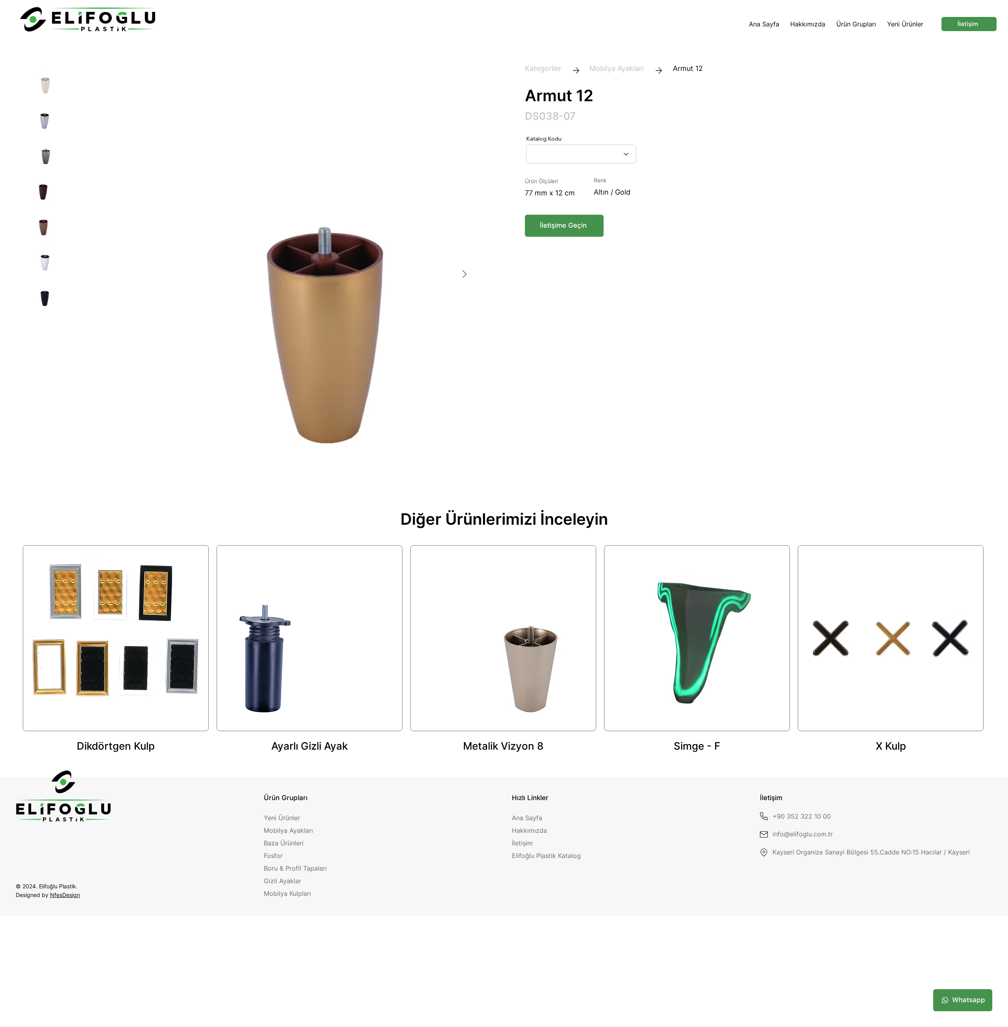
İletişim (522, 843)
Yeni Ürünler (282, 818)
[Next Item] (464, 274)
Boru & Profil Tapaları (295, 868)
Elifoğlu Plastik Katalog (546, 856)
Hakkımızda (529, 830)
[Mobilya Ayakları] (616, 68)
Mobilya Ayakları (288, 830)
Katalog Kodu (543, 138)
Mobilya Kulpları (287, 893)
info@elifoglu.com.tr (803, 834)
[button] (856, 24)
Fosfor (273, 856)
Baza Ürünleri (284, 843)
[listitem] (116, 649)
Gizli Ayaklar (282, 881)
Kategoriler (543, 68)
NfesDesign (65, 894)
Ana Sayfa (527, 818)
